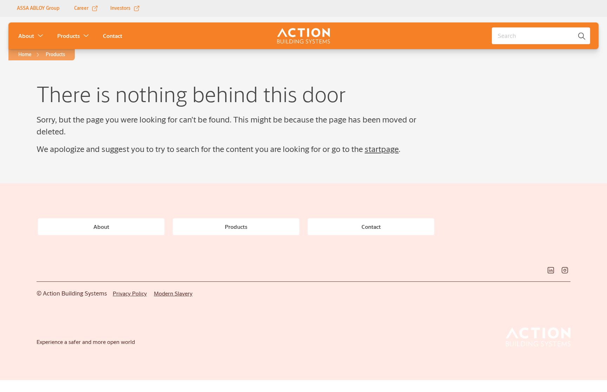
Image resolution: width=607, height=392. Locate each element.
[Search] (582, 36)
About (26, 35)
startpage (382, 149)
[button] (40, 36)
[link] (86, 8)
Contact (112, 35)
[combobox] (541, 35)
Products (68, 35)
